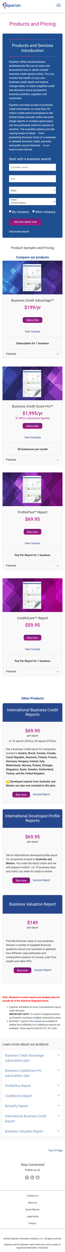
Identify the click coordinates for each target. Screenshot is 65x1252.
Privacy (32, 1223)
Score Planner (32, 1209)
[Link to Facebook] (27, 1177)
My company (21, 212)
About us (32, 1202)
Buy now (32, 531)
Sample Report (41, 794)
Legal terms (32, 1216)
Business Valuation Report (32, 904)
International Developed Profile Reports (32, 818)
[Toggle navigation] (57, 5)
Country (13, 200)
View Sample (32, 331)
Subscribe (32, 320)
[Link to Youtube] (38, 1177)
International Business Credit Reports (32, 712)
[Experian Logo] (12, 5)
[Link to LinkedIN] (32, 1177)
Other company (45, 212)
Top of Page (55, 1150)
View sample (35, 1021)
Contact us (32, 1195)
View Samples (32, 437)
